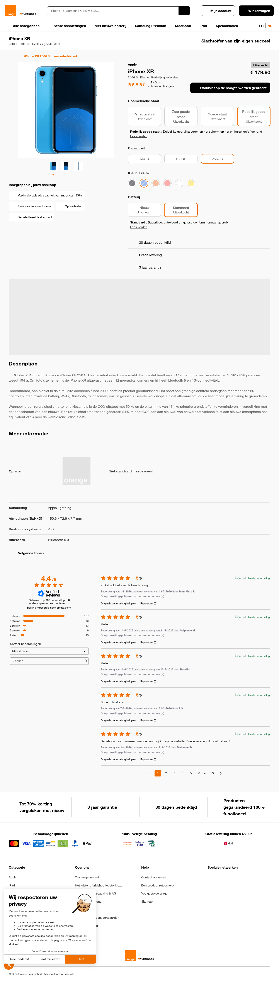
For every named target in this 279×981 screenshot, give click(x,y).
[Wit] (179, 183)
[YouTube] (253, 878)
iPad (12, 885)
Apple (13, 877)
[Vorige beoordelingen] (150, 772)
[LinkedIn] (231, 878)
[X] (242, 878)
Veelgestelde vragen (155, 893)
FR (261, 26)
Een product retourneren (158, 885)
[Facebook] (210, 878)
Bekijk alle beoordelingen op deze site (49, 607)
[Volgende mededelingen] (220, 773)
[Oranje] (155, 183)
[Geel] (191, 183)
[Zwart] (132, 183)
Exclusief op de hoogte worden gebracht (233, 88)
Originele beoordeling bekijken (118, 603)
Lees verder (138, 136)
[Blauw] (144, 183)
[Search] (184, 10)
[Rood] (167, 183)
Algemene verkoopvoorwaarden (97, 918)
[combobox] (112, 11)
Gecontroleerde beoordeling (253, 578)
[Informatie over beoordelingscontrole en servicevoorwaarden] (69, 600)
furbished (28, 14)
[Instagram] (221, 878)
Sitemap (147, 901)
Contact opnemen (153, 877)
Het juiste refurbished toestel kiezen (99, 885)
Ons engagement (87, 877)
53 (212, 773)
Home (11, 56)
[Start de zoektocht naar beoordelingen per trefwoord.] (86, 661)
